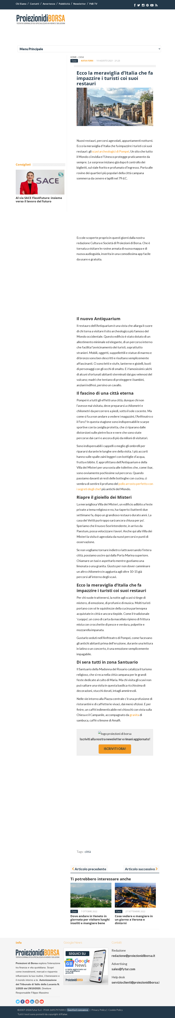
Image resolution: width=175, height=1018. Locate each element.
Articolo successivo (140, 869)
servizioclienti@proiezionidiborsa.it (136, 982)
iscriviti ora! (115, 749)
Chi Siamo (21, 3)
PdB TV (93, 3)
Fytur (64, 1014)
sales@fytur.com (123, 969)
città (88, 851)
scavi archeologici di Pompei (110, 151)
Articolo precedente (90, 869)
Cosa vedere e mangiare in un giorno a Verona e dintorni (134, 919)
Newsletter (79, 3)
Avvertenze (49, 3)
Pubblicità (64, 3)
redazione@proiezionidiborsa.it (133, 956)
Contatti (34, 3)
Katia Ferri (87, 60)
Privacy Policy (98, 1009)
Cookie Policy (115, 1009)
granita (134, 715)
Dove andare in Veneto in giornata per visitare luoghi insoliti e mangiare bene (90, 919)
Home (73, 57)
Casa (81, 57)
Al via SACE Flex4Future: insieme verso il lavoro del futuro (39, 199)
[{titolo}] (135, 5)
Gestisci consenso (78, 1009)
